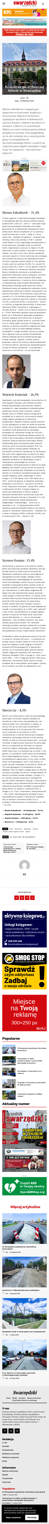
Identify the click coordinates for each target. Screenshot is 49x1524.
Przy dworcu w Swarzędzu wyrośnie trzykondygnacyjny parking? (18, 1374)
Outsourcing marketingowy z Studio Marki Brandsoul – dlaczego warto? (12, 849)
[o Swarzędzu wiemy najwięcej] (25, 4)
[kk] (24, 865)
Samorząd (24, 82)
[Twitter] (27, 897)
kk (27, 98)
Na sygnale (6, 1503)
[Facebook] (16, 897)
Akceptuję (31, 1517)
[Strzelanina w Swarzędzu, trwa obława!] (9, 1072)
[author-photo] (3, 1252)
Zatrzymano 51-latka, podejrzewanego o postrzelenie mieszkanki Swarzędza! (29, 1061)
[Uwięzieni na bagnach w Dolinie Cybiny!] (9, 1095)
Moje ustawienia (13, 1517)
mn (7, 1252)
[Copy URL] (32, 897)
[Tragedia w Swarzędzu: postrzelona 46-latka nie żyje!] (9, 1083)
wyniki (28, 831)
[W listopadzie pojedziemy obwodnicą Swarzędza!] (9, 1049)
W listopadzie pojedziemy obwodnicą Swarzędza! (23, 1492)
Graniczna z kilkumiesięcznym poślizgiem (20, 1290)
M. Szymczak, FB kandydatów (22, 837)
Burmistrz (18, 829)
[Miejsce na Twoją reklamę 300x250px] (24, 1013)
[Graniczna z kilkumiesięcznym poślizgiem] (24, 1272)
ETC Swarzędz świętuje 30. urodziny (35, 848)
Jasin (4, 1495)
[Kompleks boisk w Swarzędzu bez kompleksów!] (24, 1313)
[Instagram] (10, 1430)
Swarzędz (27, 829)
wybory (35, 829)
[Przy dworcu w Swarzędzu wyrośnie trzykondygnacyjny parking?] (24, 1354)
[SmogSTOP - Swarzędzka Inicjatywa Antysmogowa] (24, 971)
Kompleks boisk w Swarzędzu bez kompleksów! (23, 1332)
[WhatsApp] (22, 897)
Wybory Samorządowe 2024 (13, 831)
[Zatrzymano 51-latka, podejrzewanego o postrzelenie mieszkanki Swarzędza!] (9, 1060)
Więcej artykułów (25, 1207)
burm (11, 829)
